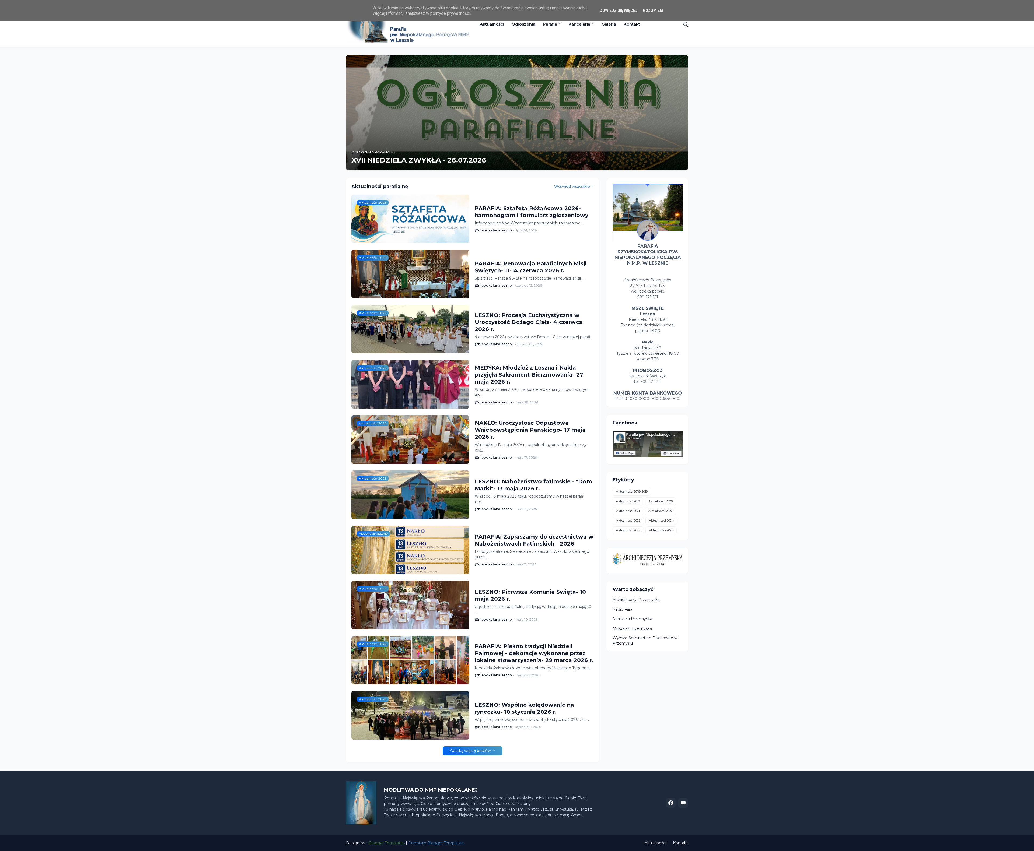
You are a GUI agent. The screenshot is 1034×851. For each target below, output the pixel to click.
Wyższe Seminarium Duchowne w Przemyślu (645, 640)
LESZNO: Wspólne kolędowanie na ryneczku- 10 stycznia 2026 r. (524, 708)
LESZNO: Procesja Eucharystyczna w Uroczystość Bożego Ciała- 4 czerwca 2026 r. (528, 322)
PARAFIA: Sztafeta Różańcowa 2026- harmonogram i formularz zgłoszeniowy (531, 212)
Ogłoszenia (523, 24)
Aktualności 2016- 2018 (632, 491)
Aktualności (492, 24)
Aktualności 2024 (661, 520)
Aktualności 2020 (660, 501)
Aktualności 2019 (628, 501)
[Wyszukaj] (683, 24)
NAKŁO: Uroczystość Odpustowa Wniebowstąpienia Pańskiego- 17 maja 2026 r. (530, 430)
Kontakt (632, 24)
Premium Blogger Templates (435, 843)
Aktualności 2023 (628, 520)
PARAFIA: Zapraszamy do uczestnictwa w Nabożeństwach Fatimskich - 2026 (534, 540)
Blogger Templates (387, 843)
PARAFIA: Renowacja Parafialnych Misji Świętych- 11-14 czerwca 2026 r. (531, 267)
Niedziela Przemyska (632, 618)
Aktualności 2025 (628, 530)
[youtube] (683, 803)
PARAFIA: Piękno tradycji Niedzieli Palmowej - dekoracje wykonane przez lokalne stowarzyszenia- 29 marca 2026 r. (534, 653)
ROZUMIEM (653, 10)
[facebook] (671, 803)
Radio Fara (622, 609)
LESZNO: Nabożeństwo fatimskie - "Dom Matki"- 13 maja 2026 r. (533, 485)
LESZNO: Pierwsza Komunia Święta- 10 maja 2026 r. (530, 595)
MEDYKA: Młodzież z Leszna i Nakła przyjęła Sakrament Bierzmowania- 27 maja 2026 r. (529, 374)
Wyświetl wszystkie (572, 186)
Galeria (609, 24)
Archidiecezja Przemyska (636, 599)
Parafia (550, 24)
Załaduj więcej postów (470, 750)
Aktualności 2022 (660, 511)
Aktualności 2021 (628, 511)
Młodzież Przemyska (632, 628)
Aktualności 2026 (661, 530)
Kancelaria (579, 24)
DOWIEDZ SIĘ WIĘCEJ (619, 10)
